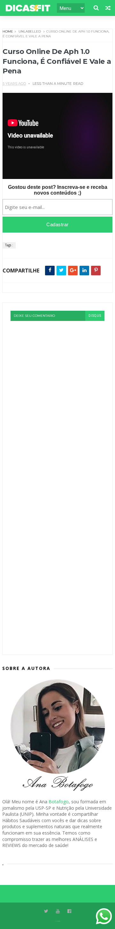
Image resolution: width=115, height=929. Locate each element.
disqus (94, 315)
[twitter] (46, 911)
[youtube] (58, 911)
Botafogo (59, 802)
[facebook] (69, 911)
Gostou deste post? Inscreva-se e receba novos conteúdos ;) (57, 190)
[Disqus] (57, 400)
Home (8, 31)
